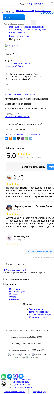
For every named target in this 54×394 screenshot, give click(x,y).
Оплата (12, 297)
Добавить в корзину (20, 63)
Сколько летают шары (40, 314)
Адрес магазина (8, 12)
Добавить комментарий (14, 270)
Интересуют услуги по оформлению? (22, 134)
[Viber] (22, 138)
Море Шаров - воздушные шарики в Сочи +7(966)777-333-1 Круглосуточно (28, 28)
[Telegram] (30, 138)
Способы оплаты (21, 382)
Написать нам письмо (40, 312)
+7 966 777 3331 (25, 10)
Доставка (13, 294)
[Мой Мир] (14, 138)
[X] (18, 138)
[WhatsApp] (26, 138)
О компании (15, 289)
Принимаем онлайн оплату (17, 116)
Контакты (14, 299)
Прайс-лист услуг (17, 291)
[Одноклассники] (10, 138)
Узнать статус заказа (39, 317)
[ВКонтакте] (6, 138)
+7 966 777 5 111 (43, 10)
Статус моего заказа (22, 387)
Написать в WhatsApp (15, 66)
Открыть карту (39, 392)
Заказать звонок (47, 12)
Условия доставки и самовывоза (20, 94)
